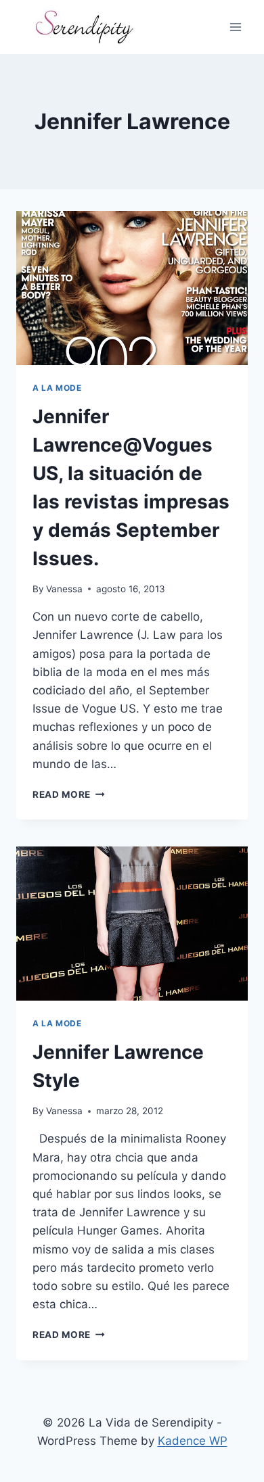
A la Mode (56, 388)
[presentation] (132, 288)
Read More (68, 794)
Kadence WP (192, 1441)
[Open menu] (235, 26)
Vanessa (64, 588)
